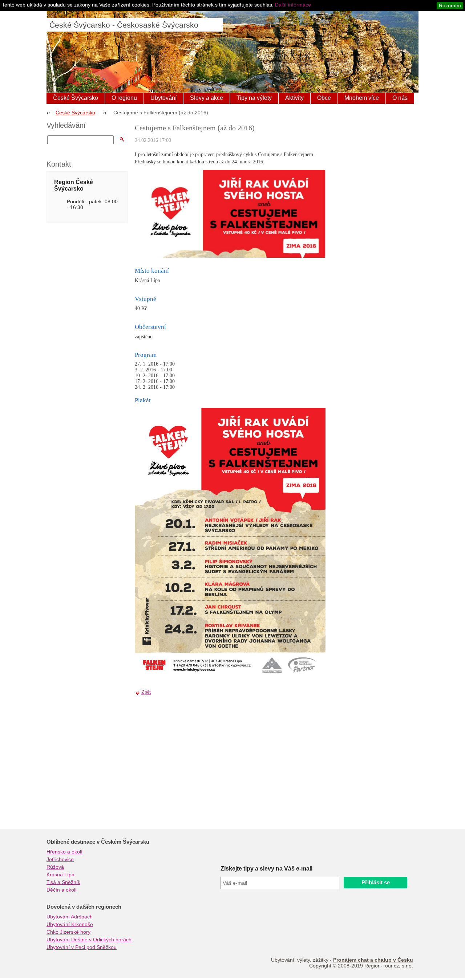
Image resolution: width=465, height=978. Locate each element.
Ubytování (163, 98)
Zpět (146, 692)
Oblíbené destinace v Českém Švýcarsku (97, 842)
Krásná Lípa (60, 874)
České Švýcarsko (75, 98)
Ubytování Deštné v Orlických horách (89, 939)
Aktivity (294, 98)
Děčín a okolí (61, 890)
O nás (400, 98)
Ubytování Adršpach (69, 917)
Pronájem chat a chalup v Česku (373, 960)
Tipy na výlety (254, 98)
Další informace (293, 5)
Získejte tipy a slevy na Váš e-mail (266, 868)
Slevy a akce (206, 98)
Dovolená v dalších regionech (83, 907)
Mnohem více (361, 98)
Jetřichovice (60, 859)
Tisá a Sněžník (63, 882)
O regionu (124, 98)
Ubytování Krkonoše (69, 924)
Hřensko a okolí (64, 852)
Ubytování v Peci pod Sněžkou (81, 947)
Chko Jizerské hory (68, 932)
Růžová (55, 867)
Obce (324, 98)
